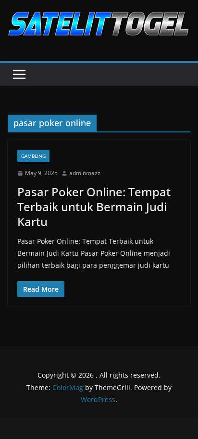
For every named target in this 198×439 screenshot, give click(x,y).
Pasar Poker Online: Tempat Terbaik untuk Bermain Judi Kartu (94, 206)
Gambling (33, 156)
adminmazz (84, 173)
